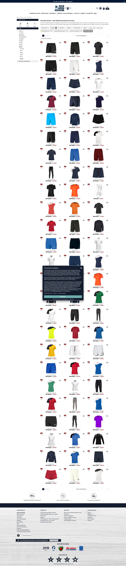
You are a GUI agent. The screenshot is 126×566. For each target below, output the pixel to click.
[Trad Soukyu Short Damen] (98, 173)
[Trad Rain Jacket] (51, 458)
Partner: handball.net (68, 515)
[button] (97, 8)
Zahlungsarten (20, 515)
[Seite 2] (49, 36)
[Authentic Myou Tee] (74, 458)
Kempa (21, 52)
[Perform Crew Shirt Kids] (74, 209)
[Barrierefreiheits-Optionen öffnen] (18, 535)
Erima (21, 50)
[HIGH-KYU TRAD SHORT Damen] (51, 67)
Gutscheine (19, 517)
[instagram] (59, 559)
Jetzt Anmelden (54, 540)
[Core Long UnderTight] (74, 422)
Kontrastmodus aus (27, 535)
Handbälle (52, 13)
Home (18, 17)
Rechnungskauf (91, 519)
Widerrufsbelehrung (21, 525)
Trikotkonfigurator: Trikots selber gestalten (49, 519)
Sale (95, 13)
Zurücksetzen (88, 30)
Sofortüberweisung (92, 515)
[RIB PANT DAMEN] (74, 404)
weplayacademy (67, 519)
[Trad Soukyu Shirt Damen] (51, 102)
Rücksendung (20, 522)
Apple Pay (90, 514)
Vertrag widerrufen (21, 512)
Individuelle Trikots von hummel (47, 520)
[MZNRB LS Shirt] (98, 440)
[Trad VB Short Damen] (74, 84)
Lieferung (19, 520)
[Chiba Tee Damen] (74, 387)
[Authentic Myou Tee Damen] (51, 209)
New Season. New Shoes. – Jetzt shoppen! (63, 1)
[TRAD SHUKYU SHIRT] (98, 102)
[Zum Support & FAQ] (100, 8)
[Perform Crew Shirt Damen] (98, 280)
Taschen (21, 42)
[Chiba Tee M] (51, 262)
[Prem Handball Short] (51, 138)
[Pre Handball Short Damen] (51, 49)
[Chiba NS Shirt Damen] (51, 440)
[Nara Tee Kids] (74, 333)
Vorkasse (90, 520)
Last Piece (21, 33)
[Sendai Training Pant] (51, 173)
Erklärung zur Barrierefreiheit (23, 530)
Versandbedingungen (21, 519)
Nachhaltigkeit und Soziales (70, 520)
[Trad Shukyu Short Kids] (74, 138)
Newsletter (66, 514)
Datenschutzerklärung (21, 526)
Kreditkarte (90, 517)
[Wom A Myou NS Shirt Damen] (98, 67)
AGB (18, 523)
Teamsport (89, 13)
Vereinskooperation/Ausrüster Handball (49, 514)
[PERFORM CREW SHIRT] (51, 191)
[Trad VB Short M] (98, 458)
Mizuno (21, 58)
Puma (21, 56)
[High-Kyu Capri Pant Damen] (98, 387)
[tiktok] (67, 559)
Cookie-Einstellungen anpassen (24, 531)
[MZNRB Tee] (98, 84)
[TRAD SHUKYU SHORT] (74, 49)
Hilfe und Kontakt (20, 514)
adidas (21, 54)
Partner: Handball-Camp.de (70, 517)
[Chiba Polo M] (98, 244)
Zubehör (59, 13)
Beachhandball (68, 13)
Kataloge (42, 517)
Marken (20, 46)
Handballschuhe (34, 13)
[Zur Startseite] (63, 8)
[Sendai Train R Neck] (74, 120)
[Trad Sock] (98, 191)
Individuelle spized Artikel (46, 522)
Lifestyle (77, 13)
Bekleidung (44, 13)
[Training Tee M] (98, 49)
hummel (22, 48)
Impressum (19, 528)
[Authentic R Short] (74, 102)
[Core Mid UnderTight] (74, 316)
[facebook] (51, 559)
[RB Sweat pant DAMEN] (98, 316)
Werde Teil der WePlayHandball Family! (72, 512)
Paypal (89, 512)
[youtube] (75, 559)
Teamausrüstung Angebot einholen (48, 512)
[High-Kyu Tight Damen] (51, 422)
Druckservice (43, 515)
